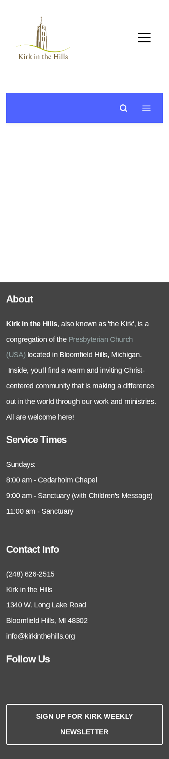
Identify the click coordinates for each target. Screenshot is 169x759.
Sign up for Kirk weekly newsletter (84, 724)
